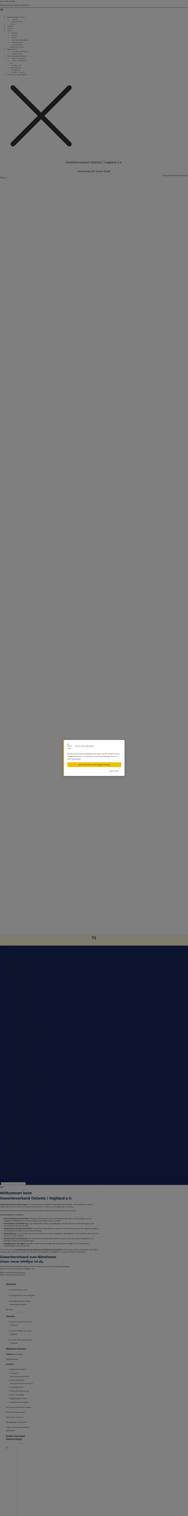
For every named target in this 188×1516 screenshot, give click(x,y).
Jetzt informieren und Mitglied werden (94, 764)
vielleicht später (114, 771)
